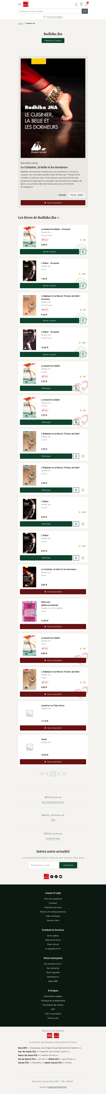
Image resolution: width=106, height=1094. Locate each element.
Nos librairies (53, 968)
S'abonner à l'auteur (53, 40)
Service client (53, 920)
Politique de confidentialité (53, 1000)
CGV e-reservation (53, 1013)
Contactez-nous (53, 838)
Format (62, 195)
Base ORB (53, 981)
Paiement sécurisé (53, 907)
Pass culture (53, 944)
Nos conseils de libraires (53, 802)
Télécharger (46, 388)
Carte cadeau (53, 935)
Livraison (53, 903)
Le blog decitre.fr (53, 948)
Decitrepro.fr (53, 976)
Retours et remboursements (53, 911)
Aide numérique (53, 916)
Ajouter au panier (49, 251)
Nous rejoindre (53, 972)
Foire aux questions (53, 898)
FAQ (53, 820)
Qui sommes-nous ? (53, 963)
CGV (53, 1009)
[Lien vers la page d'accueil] (25, 4)
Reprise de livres (53, 940)
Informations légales (53, 996)
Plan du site (53, 1018)
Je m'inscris (68, 865)
